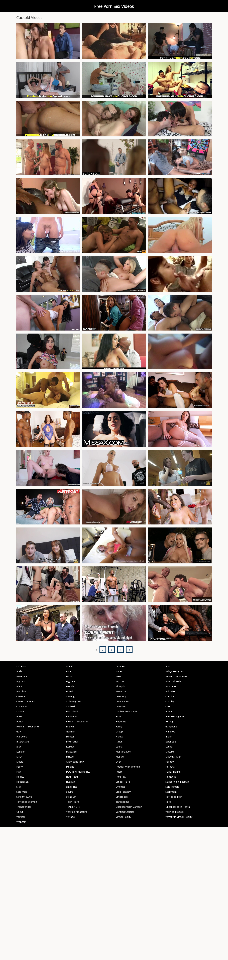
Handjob (170, 731)
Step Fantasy (123, 791)
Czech (168, 706)
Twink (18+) (73, 806)
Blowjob (120, 686)
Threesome (122, 801)
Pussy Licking (173, 771)
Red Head (72, 776)
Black (19, 686)
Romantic (170, 776)
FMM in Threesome (27, 726)
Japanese (170, 741)
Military (70, 756)
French (70, 726)
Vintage (70, 816)
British (69, 691)
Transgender (23, 806)
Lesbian (20, 751)
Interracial (72, 741)
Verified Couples (125, 811)
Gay (18, 731)
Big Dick (70, 681)
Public (119, 771)
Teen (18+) (72, 801)
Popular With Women (128, 766)
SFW (18, 786)
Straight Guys (24, 796)
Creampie (21, 706)
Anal (167, 666)
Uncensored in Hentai (177, 806)
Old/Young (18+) (75, 761)
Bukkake (170, 691)
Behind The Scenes (176, 676)
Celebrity (121, 696)
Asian (69, 671)
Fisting (169, 721)
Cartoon (21, 696)
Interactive (22, 741)
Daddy (20, 711)
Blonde (70, 686)
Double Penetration (127, 711)
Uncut (19, 811)
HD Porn (21, 666)
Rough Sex (22, 781)
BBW (69, 676)
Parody (169, 761)
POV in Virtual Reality (78, 771)
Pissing (70, 766)
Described (72, 711)
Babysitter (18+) (174, 671)
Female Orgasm (174, 716)
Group (119, 731)
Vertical (20, 816)
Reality (20, 776)
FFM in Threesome (77, 721)
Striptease (122, 796)
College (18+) (73, 701)
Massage (71, 751)
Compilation (122, 701)
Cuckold (70, 706)
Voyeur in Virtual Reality (178, 816)
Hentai (70, 736)
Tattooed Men (173, 796)
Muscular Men (173, 756)
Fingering (121, 721)
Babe (119, 671)
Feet (118, 716)
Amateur (121, 666)
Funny (119, 726)
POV (19, 771)
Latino (168, 746)
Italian (119, 741)
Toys (168, 801)
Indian (168, 736)
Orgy (119, 761)
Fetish (19, 721)
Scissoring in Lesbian (177, 781)
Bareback (21, 676)
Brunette (121, 691)
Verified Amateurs (76, 811)
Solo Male (21, 791)
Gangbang (171, 726)
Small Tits (71, 786)
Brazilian (21, 691)
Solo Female (172, 786)
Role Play (121, 776)
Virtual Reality (123, 816)
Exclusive (71, 716)
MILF (19, 756)
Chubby (169, 696)
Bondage (170, 686)
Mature (169, 751)
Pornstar (170, 766)
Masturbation (123, 751)
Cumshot (121, 706)
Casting (70, 696)
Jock (18, 746)
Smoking (120, 786)
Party (19, 766)
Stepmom (171, 791)
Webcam (21, 821)
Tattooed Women (26, 801)
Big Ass (20, 681)
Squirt (69, 791)
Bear (118, 676)
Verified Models (174, 811)
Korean (70, 746)
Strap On (71, 796)
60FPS (69, 666)
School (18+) (123, 781)
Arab (19, 671)
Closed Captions (25, 701)
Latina (119, 746)
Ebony (169, 711)
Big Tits (120, 681)
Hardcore (21, 736)
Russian (70, 781)
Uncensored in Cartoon (129, 806)
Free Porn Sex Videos (114, 6)
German (70, 731)
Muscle (120, 756)
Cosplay (169, 701)
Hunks (119, 736)
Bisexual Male (173, 681)
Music (19, 761)
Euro (19, 716)
